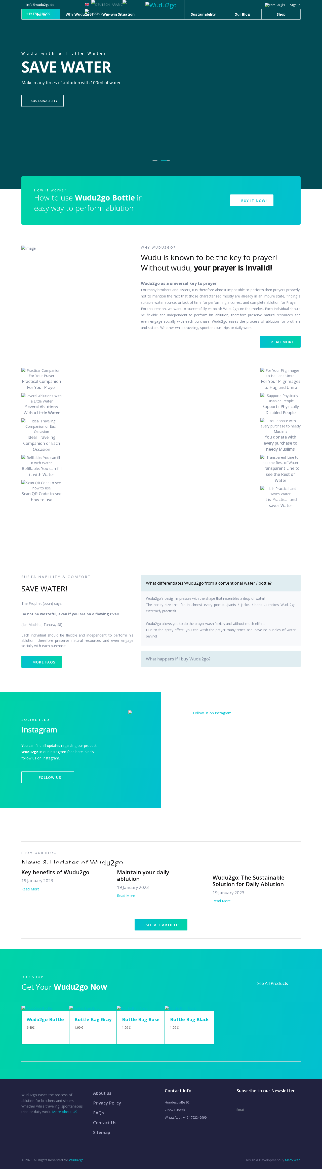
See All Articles (162, 924)
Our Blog (242, 14)
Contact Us (104, 1122)
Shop (281, 14)
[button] (275, 5)
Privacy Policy (107, 1103)
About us (102, 1093)
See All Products (272, 983)
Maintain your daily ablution (143, 875)
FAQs (98, 1113)
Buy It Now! (253, 200)
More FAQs (43, 662)
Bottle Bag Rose (140, 1019)
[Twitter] (233, 5)
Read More (281, 342)
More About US (64, 1111)
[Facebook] (226, 5)
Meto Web (293, 1160)
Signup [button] (295, 5)
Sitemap (101, 1132)
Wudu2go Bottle (45, 1019)
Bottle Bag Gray (92, 1019)
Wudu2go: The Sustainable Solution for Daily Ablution (249, 881)
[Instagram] (240, 5)
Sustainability (203, 14)
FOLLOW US (49, 777)
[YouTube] (246, 5)
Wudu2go (76, 1160)
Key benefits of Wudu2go (55, 872)
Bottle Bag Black (189, 1019)
